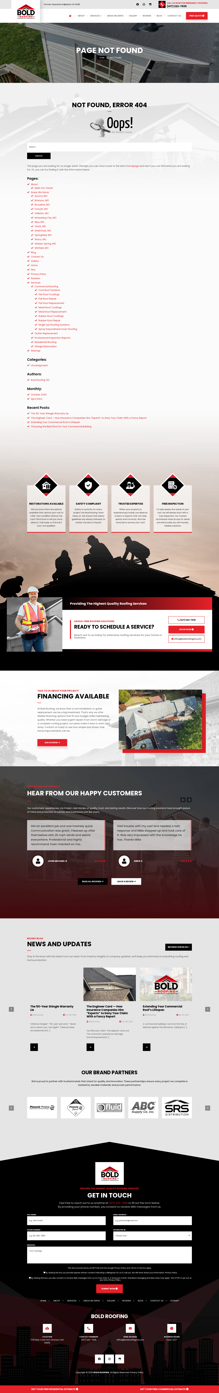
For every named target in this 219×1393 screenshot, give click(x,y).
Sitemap (35, 350)
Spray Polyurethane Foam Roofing (58, 329)
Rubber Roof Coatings (51, 316)
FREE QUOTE (195, 15)
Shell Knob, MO (43, 230)
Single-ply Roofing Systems (54, 324)
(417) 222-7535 (177, 6)
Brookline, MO (42, 204)
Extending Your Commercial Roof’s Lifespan (55, 422)
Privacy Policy (38, 274)
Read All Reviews (92, 881)
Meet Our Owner (44, 188)
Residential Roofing (45, 342)
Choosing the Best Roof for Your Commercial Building (61, 426)
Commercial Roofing (46, 286)
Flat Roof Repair (47, 298)
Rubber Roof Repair (49, 320)
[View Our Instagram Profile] (144, 4)
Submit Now (108, 1288)
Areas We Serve (40, 192)
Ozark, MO (40, 226)
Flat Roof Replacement (51, 303)
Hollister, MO (42, 213)
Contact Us (37, 256)
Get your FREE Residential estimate (53, 1389)
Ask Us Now (51, 742)
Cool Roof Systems (49, 290)
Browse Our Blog (178, 947)
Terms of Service (138, 1268)
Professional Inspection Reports (53, 337)
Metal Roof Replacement (52, 311)
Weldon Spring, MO (45, 243)
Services (35, 282)
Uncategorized (39, 365)
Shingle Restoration (46, 346)
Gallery (35, 261)
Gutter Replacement (46, 333)
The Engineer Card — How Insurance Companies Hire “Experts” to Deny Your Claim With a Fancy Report (89, 417)
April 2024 (36, 398)
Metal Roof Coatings (50, 307)
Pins (33, 269)
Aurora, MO (41, 196)
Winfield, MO (42, 248)
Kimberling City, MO (45, 217)
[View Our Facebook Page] (137, 4)
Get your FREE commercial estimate (163, 1389)
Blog (33, 252)
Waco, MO (40, 239)
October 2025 (39, 394)
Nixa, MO (39, 222)
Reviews (35, 278)
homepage (132, 166)
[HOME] (70, 16)
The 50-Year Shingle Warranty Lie (49, 413)
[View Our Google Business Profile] (150, 4)
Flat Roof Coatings (49, 294)
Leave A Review (125, 881)
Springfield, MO (43, 235)
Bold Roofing (38, 379)
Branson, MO (42, 200)
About (34, 184)
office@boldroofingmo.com (188, 638)
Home (34, 265)
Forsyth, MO (41, 209)
